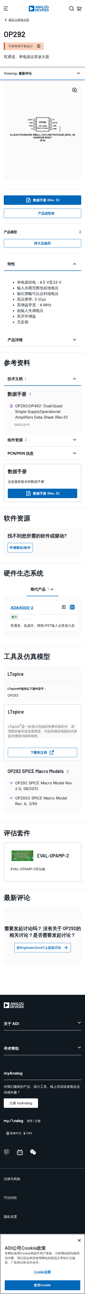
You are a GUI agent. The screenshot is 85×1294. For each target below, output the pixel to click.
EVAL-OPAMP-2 (53, 855)
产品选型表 (46, 213)
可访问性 (10, 1198)
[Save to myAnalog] (63, 607)
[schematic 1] (42, 131)
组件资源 (17, 439)
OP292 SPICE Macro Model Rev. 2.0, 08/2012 (44, 786)
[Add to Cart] (72, 607)
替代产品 (39, 589)
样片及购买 (42, 243)
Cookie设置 (42, 1272)
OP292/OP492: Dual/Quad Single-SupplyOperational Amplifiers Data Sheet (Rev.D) (41, 411)
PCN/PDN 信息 (21, 453)
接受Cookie (42, 1285)
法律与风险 (12, 1179)
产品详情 (15, 339)
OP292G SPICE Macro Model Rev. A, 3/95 (41, 801)
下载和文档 (38, 752)
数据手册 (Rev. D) (46, 200)
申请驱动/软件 (20, 548)
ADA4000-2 (22, 607)
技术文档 (17, 378)
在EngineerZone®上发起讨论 (39, 947)
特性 (11, 263)
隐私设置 (10, 1216)
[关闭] (79, 1240)
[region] (42, 1264)
